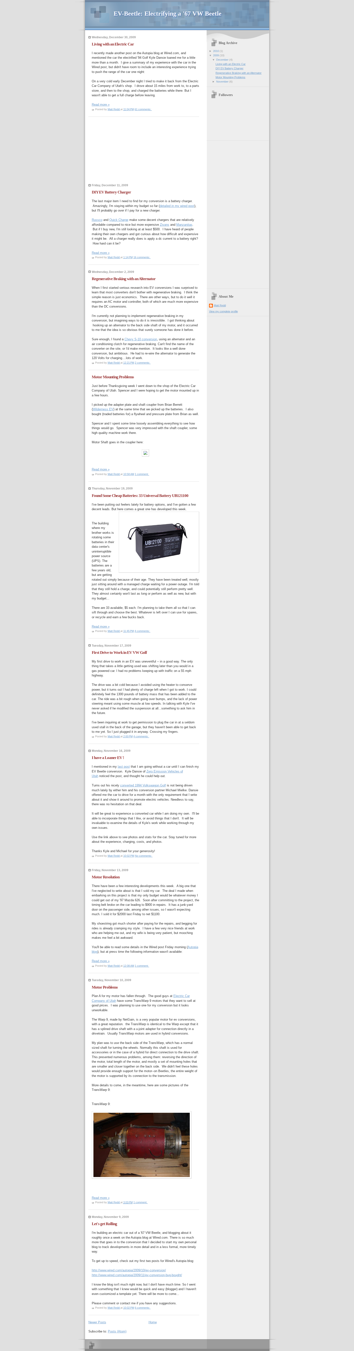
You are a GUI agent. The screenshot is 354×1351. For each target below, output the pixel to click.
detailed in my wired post (177, 206)
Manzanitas (184, 224)
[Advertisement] (124, 151)
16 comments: (142, 257)
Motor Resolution (105, 877)
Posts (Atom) (117, 1331)
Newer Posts (97, 1322)
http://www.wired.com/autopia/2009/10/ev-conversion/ (129, 1270)
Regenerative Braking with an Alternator (124, 279)
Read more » (101, 104)
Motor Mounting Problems (113, 377)
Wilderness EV (103, 409)
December (222, 59)
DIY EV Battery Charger (111, 192)
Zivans (164, 224)
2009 (216, 55)
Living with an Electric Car (113, 44)
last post (124, 766)
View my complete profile (223, 311)
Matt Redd (220, 305)
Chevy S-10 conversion (141, 339)
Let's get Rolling (104, 1224)
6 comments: (143, 1307)
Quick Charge (118, 220)
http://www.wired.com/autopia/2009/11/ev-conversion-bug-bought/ (137, 1275)
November (222, 81)
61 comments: (143, 109)
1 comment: (142, 474)
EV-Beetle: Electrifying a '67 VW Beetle (168, 13)
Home (153, 1322)
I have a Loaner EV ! (108, 757)
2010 (216, 51)
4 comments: (143, 631)
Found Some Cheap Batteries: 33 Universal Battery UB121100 (140, 495)
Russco (97, 220)
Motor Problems (105, 987)
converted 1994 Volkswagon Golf (143, 785)
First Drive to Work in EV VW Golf (119, 652)
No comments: (144, 855)
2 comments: (143, 362)
